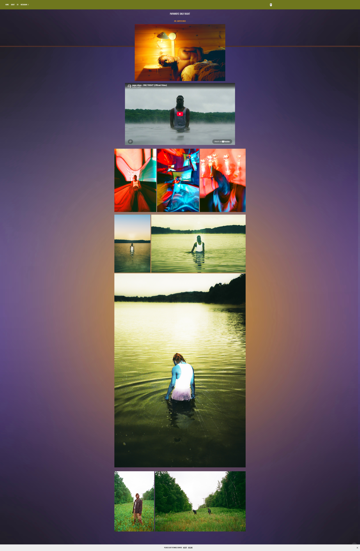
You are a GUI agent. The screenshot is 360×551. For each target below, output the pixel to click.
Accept (185, 548)
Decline (190, 548)
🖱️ (271, 5)
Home (7, 5)
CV (17, 5)
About (13, 5)
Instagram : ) (25, 5)
